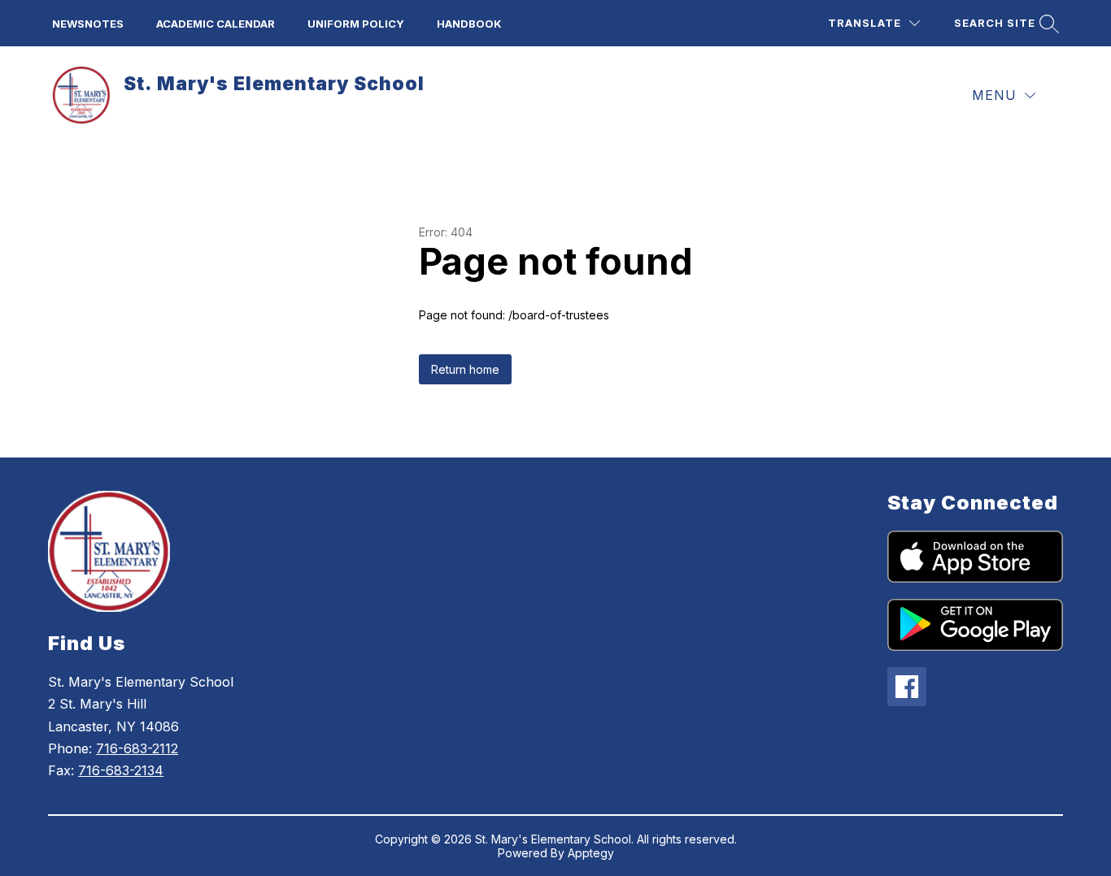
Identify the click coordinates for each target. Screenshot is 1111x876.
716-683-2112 (137, 748)
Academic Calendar (215, 23)
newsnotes (88, 23)
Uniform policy (355, 23)
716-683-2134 (120, 770)
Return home (465, 369)
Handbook (469, 23)
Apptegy (591, 853)
